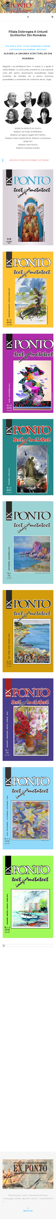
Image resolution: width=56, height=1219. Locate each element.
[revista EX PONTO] (28, 1174)
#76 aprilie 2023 (13, 46)
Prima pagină (9, 1198)
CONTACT (34, 1198)
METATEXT (42, 49)
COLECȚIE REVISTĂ (46, 1198)
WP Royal (44, 1195)
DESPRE (18, 1198)
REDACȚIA (26, 1198)
